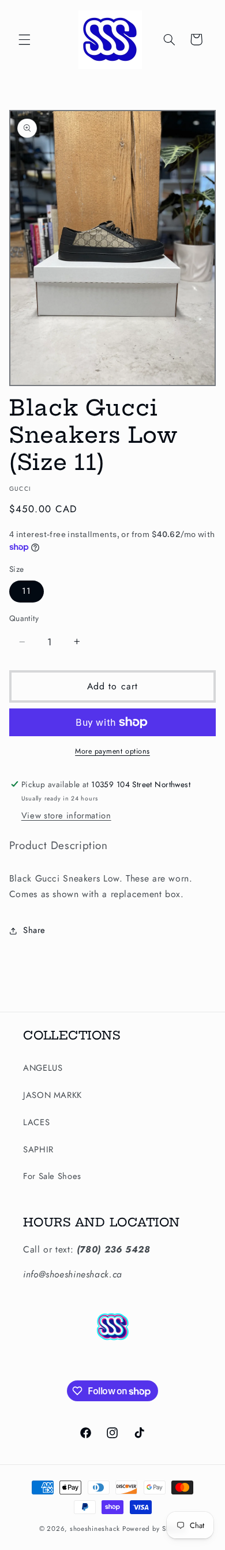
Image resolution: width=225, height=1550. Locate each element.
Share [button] (34, 930)
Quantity (24, 618)
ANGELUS (42, 1068)
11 (26, 591)
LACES (36, 1122)
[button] (24, 39)
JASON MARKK (52, 1095)
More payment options (112, 751)
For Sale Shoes (52, 1176)
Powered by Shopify (154, 1528)
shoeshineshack (95, 1528)
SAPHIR (38, 1149)
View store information (66, 815)
